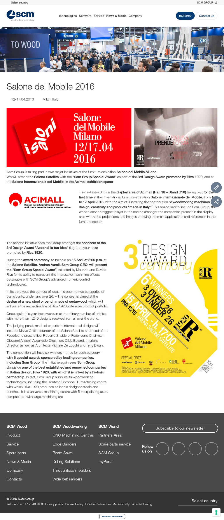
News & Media (116, 15)
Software (85, 15)
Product (13, 435)
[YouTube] (178, 448)
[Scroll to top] (216, 492)
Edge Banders (64, 444)
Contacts (14, 479)
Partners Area (109, 435)
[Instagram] (211, 448)
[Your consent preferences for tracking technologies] (216, 512)
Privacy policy (54, 504)
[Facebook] (162, 448)
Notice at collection (112, 516)
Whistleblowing (142, 504)
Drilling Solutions (66, 461)
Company (135, 15)
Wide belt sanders (67, 479)
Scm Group (205, 2)
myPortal (185, 15)
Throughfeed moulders (71, 470)
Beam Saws (62, 452)
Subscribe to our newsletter (180, 428)
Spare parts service (114, 444)
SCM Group (108, 452)
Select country (204, 500)
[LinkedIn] (195, 448)
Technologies (68, 15)
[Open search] (147, 16)
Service (99, 15)
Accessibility (121, 504)
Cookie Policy (74, 504)
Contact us (206, 15)
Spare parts (16, 452)
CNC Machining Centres (73, 435)
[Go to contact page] (216, 187)
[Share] (216, 201)
